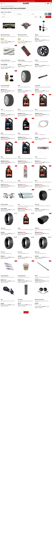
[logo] (26, 3)
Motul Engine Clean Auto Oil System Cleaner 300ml (25, 182)
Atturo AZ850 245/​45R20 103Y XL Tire (40, 253)
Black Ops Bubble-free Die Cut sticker (23, 36)
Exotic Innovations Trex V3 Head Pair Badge (7, 205)
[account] (45, 3)
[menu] (1, 3)
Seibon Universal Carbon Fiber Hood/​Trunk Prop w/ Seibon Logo (42, 278)
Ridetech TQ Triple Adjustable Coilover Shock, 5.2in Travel (42, 37)
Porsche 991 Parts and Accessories (9, 6)
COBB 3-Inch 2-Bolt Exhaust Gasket (40, 134)
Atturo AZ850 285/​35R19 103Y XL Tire (23, 253)
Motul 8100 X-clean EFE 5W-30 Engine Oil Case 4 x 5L (43, 110)
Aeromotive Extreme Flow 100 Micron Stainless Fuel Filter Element (25, 301)
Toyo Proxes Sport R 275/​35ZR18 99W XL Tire (7, 110)
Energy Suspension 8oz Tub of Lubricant (23, 277)
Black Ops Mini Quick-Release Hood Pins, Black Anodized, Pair (42, 301)
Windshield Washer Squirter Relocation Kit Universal (8, 36)
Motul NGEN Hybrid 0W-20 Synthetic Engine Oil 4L (25, 158)
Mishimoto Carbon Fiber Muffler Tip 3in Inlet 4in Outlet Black (42, 230)
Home (1, 6)
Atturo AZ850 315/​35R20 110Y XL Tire (6, 253)
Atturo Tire (37, 204)
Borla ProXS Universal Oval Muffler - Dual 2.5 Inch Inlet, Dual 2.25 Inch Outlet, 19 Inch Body (26, 206)
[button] (48, 3)
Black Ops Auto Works (5, 34)
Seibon (36, 275)
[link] (9, 26)
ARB (1, 299)
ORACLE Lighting (21, 60)
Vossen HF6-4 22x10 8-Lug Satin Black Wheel (41, 61)
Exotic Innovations (4, 204)
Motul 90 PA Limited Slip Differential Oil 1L (24, 134)
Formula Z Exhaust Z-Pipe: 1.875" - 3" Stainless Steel (8, 61)
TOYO (19, 85)
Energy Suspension (4, 275)
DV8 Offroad (37, 85)
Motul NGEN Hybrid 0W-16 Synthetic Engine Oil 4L (8, 134)
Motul (19, 109)
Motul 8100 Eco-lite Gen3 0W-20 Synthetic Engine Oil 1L (26, 110)
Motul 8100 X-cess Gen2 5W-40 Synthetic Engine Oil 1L (26, 229)
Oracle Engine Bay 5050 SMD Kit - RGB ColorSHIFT (25, 61)
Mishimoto (37, 228)
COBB (36, 133)
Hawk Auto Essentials (5, 85)
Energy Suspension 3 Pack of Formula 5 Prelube (7, 277)
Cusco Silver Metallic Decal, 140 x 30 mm (41, 158)
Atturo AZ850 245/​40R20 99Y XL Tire (6, 229)
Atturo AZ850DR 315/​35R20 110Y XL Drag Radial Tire (42, 205)
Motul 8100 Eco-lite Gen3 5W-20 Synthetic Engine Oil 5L (43, 182)
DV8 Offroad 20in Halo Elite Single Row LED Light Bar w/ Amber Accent (43, 88)
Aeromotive (20, 299)
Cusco (36, 156)
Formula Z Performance (5, 60)
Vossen (36, 60)
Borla (19, 204)
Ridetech (36, 34)
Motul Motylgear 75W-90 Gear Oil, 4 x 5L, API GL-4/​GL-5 (9, 158)
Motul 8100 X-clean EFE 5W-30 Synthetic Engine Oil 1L (8, 182)
